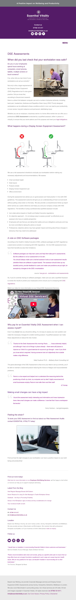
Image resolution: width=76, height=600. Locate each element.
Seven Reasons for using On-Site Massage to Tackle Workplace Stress (29, 494)
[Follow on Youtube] (32, 33)
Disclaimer (53, 594)
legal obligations (61, 119)
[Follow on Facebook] (43, 33)
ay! (34, 421)
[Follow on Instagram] (39, 33)
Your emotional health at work (16, 504)
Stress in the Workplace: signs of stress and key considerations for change (29, 500)
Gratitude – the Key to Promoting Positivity (20, 497)
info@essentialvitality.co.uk (38, 31)
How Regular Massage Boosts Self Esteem (20, 491)
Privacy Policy (44, 594)
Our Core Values (33, 594)
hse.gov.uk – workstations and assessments (54, 273)
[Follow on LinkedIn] (36, 33)
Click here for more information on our (29, 480)
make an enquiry (51, 528)
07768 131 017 (38, 28)
